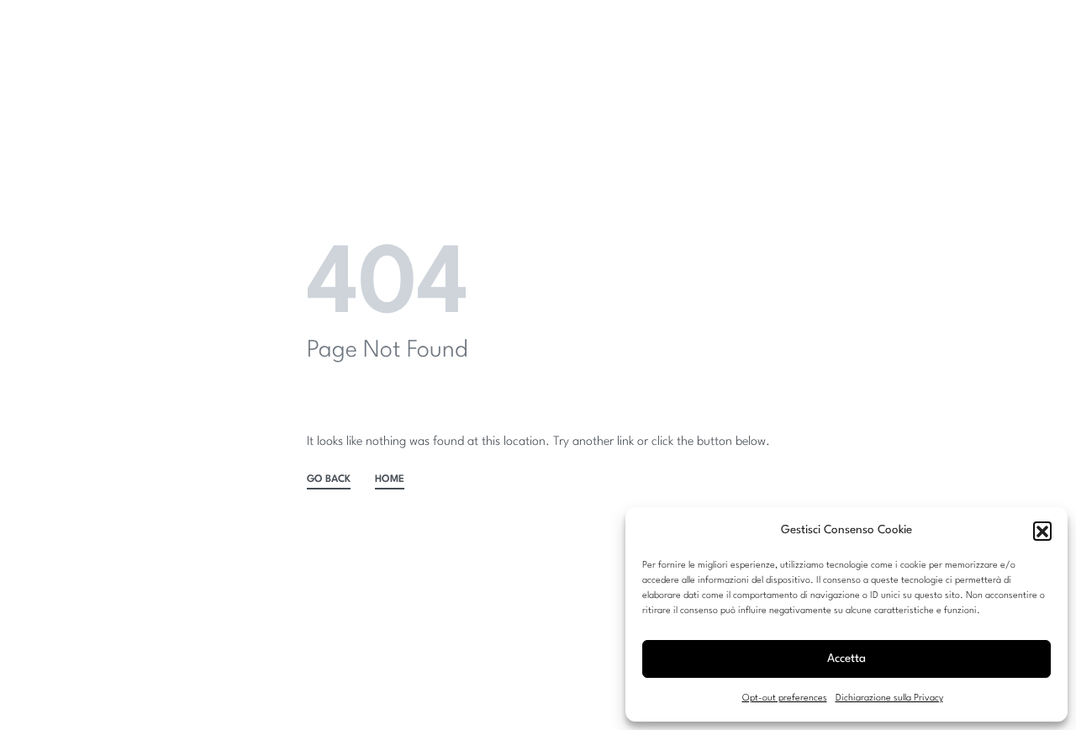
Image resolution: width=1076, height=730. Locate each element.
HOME (389, 479)
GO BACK (329, 479)
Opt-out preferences (784, 698)
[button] (1042, 530)
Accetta (846, 658)
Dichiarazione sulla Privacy (889, 698)
